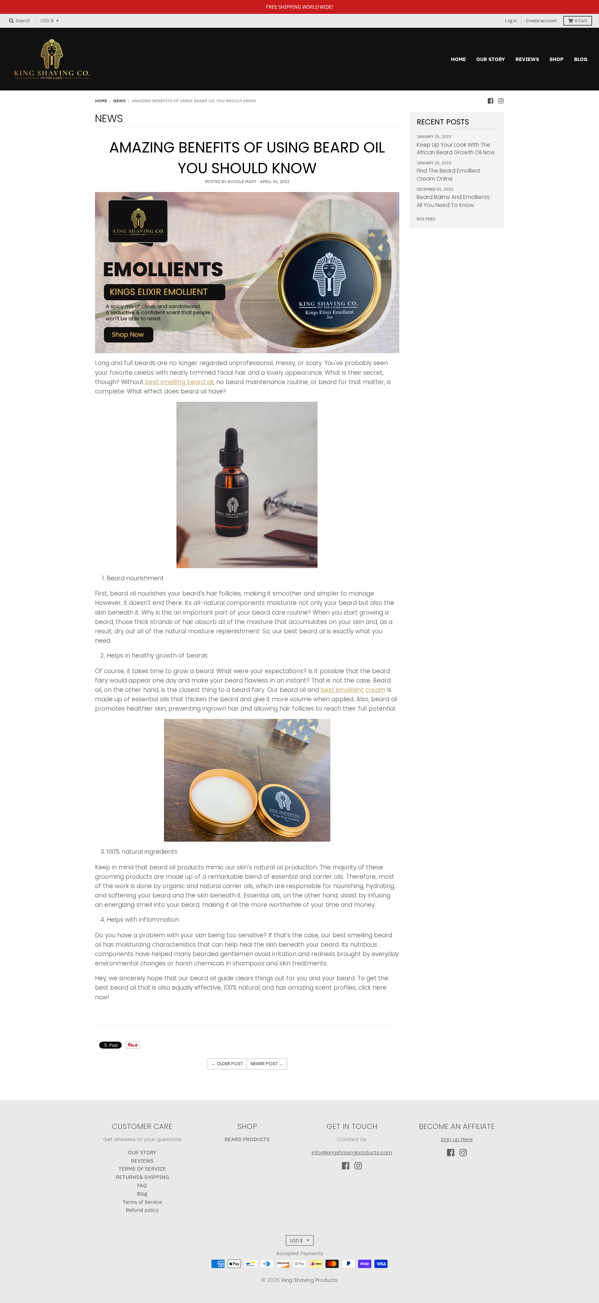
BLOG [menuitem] (581, 59)
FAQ (142, 1185)
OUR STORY (142, 1152)
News (119, 100)
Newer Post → (267, 1064)
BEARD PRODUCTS (247, 1139)
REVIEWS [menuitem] (527, 59)
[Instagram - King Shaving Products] (501, 100)
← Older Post (227, 1064)
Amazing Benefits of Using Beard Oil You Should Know (247, 158)
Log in (511, 21)
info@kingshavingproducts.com (352, 1152)
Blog (142, 1193)
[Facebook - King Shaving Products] (490, 100)
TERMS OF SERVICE (142, 1168)
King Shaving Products (310, 1280)
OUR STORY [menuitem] (490, 59)
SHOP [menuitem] (556, 59)
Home (101, 100)
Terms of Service (142, 1202)
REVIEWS (142, 1160)
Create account (541, 21)
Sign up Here (457, 1139)
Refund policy (142, 1210)
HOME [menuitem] (458, 59)
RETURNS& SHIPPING (142, 1177)
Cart (581, 21)
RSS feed (426, 218)
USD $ (47, 21)
